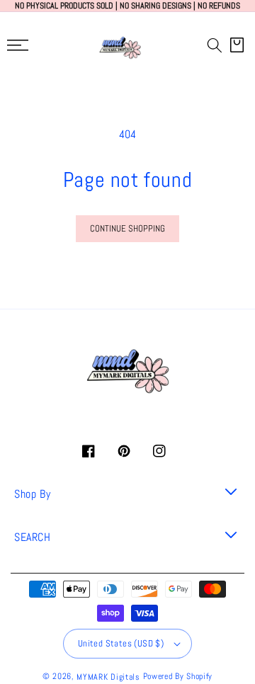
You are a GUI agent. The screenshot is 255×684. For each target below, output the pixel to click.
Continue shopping (127, 228)
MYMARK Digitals (108, 677)
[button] (214, 45)
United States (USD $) (121, 643)
